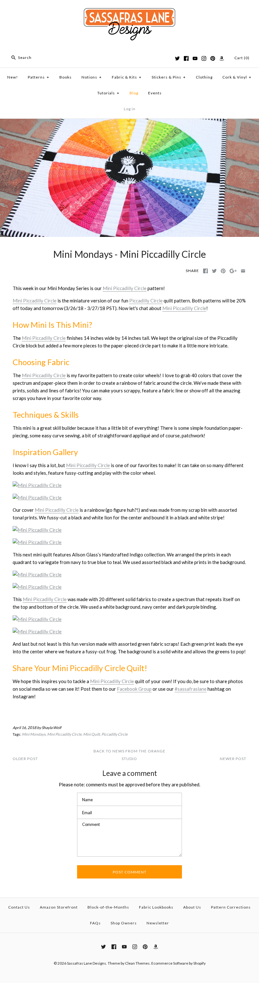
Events (155, 93)
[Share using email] (243, 271)
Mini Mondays (33, 734)
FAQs (95, 923)
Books (65, 77)
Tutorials (108, 93)
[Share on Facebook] (205, 271)
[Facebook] (186, 58)
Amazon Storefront (59, 907)
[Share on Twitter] (214, 271)
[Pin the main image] (223, 271)
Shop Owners (124, 923)
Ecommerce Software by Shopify (178, 963)
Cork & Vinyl (236, 77)
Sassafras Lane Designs (86, 963)
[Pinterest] (212, 58)
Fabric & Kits (127, 77)
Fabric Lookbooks (156, 907)
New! (12, 77)
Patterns (38, 77)
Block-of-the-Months (108, 907)
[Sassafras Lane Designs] (129, 10)
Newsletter (158, 923)
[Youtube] (195, 58)
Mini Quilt (91, 734)
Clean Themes (137, 963)
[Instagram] (204, 58)
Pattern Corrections (231, 907)
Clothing (204, 77)
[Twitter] (177, 58)
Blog (134, 93)
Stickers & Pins (169, 77)
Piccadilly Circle (146, 300)
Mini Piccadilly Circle (125, 288)
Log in (130, 108)
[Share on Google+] (233, 271)
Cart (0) (242, 57)
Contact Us (19, 907)
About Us (192, 907)
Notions (91, 77)
